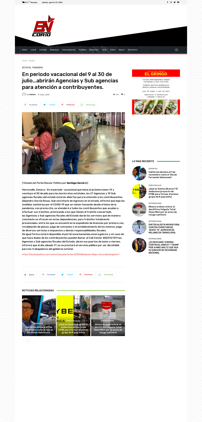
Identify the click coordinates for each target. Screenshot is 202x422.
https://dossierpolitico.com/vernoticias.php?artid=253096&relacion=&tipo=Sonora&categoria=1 (70, 254)
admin (32, 94)
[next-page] (28, 341)
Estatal (32, 60)
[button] (176, 49)
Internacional (107, 321)
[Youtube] (178, 2)
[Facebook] (167, 2)
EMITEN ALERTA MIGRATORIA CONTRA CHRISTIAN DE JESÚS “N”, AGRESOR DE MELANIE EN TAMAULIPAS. (164, 228)
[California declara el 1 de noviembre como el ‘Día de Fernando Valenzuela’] (39, 315)
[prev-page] (24, 341)
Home (24, 60)
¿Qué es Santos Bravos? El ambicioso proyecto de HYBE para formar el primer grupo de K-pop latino (73, 328)
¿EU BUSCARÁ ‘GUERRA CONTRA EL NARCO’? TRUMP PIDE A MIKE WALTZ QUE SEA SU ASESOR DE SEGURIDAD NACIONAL (164, 247)
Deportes (38, 323)
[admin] (24, 94)
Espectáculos (73, 321)
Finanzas (37, 68)
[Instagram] (171, 2)
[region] (156, 109)
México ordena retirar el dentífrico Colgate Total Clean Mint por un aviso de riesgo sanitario (108, 328)
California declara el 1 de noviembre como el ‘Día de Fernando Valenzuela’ (39, 330)
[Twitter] (174, 2)
